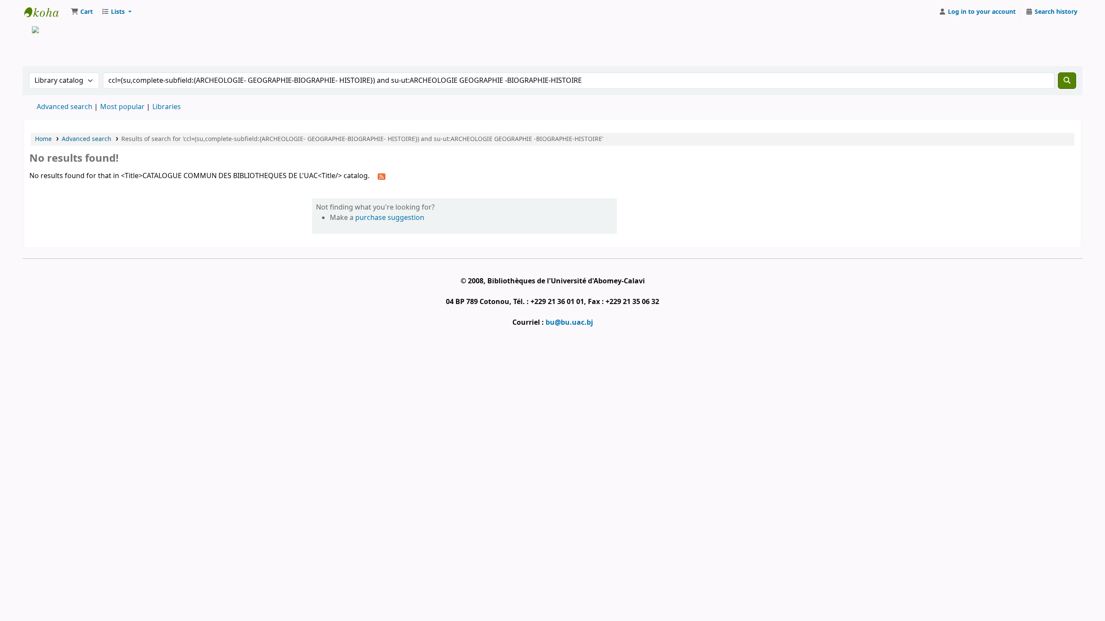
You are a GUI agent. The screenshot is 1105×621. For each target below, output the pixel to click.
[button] (81, 12)
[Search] (1067, 80)
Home (43, 139)
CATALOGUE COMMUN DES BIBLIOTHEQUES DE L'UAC (45, 12)
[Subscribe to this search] (381, 176)
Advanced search (64, 107)
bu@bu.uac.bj (569, 322)
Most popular (122, 107)
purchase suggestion (389, 218)
